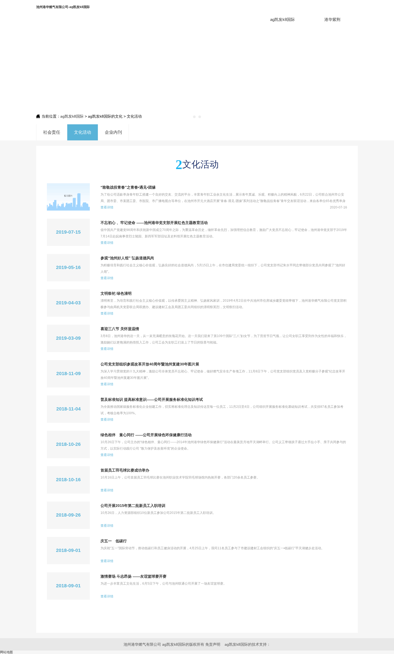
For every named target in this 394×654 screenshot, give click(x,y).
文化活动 (82, 132)
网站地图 (6, 652)
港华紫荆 (332, 19)
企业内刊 (113, 132)
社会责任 (51, 132)
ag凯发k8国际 (282, 19)
